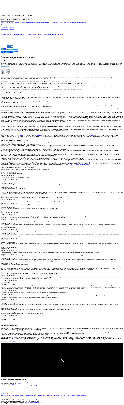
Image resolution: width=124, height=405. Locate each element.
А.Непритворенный (54, 34)
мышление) (38, 135)
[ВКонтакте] (3, 393)
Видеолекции (63, 22)
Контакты (77, 22)
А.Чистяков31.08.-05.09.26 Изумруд (7, 49)
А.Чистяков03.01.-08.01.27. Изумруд (9, 52)
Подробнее (24, 387)
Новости (12, 22)
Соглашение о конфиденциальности (33, 402)
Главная (2, 22)
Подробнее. (14, 341)
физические (22, 135)
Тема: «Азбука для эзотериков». (21, 53)
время (91, 135)
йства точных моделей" (83, 164)
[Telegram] (5, 393)
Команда (17, 22)
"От (68, 164)
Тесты (31, 22)
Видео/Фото (49, 22)
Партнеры (21, 22)
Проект (5, 16)
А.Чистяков (8, 34)
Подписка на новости (41, 399)
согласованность (5, 137)
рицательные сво (73, 164)
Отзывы (44, 22)
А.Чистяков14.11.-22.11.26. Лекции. (9, 50)
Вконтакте (7, 29)
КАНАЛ (8, 27)
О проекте (7, 22)
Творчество (27, 22)
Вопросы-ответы (37, 22)
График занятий (56, 22)
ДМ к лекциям (71, 22)
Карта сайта (83, 22)
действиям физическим (48, 137)
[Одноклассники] (7, 393)
